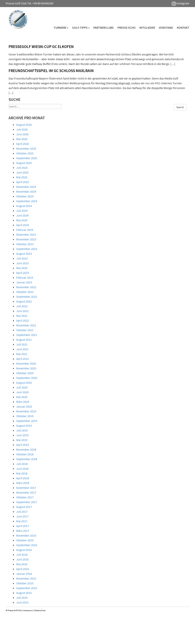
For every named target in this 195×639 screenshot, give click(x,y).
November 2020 (26, 368)
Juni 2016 (22, 559)
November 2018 (26, 449)
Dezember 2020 (26, 363)
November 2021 (26, 325)
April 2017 (22, 526)
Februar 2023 (24, 277)
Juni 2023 (22, 263)
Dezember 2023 (26, 234)
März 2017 (22, 531)
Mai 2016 (21, 564)
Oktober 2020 (25, 373)
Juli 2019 (22, 430)
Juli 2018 (22, 464)
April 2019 (22, 445)
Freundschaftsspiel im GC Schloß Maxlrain (51, 70)
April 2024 (22, 225)
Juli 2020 (22, 387)
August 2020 (24, 382)
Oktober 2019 (25, 416)
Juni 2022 (22, 311)
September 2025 (26, 158)
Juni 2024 (22, 215)
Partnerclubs (103, 27)
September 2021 (26, 335)
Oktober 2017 (25, 497)
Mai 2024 (21, 220)
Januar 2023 (24, 282)
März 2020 (22, 402)
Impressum (28, 610)
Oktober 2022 (25, 292)
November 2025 (26, 148)
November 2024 (26, 191)
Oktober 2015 (25, 583)
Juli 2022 (22, 306)
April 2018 (22, 478)
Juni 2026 (22, 134)
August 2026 (24, 125)
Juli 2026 (22, 129)
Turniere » (61, 27)
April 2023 (22, 273)
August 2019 (24, 425)
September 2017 (26, 502)
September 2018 (26, 459)
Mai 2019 (21, 440)
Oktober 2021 (25, 330)
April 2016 (22, 569)
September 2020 (26, 378)
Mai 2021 (21, 354)
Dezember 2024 (26, 187)
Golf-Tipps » (81, 27)
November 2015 (26, 578)
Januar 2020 (24, 406)
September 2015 (26, 588)
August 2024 (24, 206)
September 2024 (26, 201)
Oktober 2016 (25, 540)
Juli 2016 (22, 554)
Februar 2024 (24, 230)
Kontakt (183, 27)
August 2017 (24, 507)
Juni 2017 (22, 516)
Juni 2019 (22, 435)
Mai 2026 (21, 139)
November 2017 (26, 492)
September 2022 (26, 296)
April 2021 (22, 359)
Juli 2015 (22, 597)
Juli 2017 (22, 511)
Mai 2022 (21, 316)
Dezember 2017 (26, 488)
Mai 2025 (21, 177)
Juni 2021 (22, 349)
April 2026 (22, 144)
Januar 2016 (24, 574)
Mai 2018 (21, 473)
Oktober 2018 (25, 454)
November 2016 (26, 535)
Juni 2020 (22, 392)
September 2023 (26, 249)
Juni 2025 (22, 172)
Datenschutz (40, 610)
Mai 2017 (21, 521)
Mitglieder (147, 27)
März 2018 (22, 483)
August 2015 (24, 593)
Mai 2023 (21, 268)
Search (180, 107)
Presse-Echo (126, 27)
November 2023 (26, 239)
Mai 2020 (21, 397)
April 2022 (22, 320)
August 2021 (24, 339)
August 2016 (24, 550)
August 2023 (24, 253)
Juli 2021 (22, 344)
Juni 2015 (22, 602)
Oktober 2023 (25, 244)
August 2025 (24, 163)
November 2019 (26, 411)
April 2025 (22, 182)
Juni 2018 (22, 468)
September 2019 (26, 421)
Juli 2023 (22, 258)
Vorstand (166, 27)
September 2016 (26, 545)
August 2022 (24, 301)
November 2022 (26, 287)
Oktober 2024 (25, 196)
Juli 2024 (22, 210)
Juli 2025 (22, 167)
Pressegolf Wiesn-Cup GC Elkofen (41, 46)
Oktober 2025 (25, 153)
